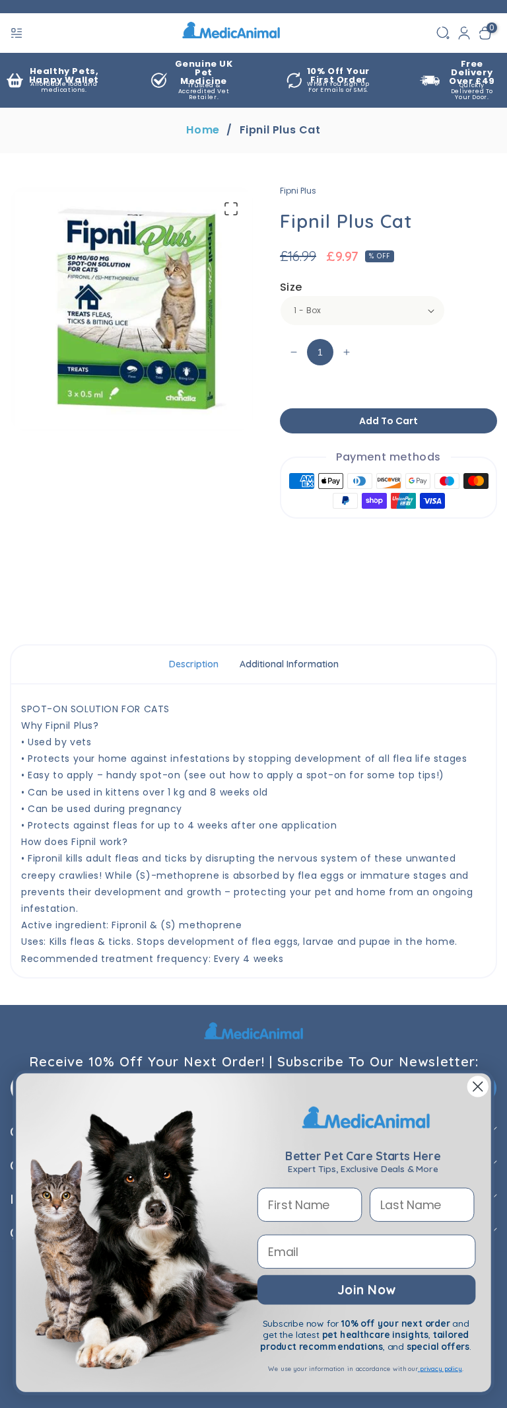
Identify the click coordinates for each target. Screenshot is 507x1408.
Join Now (366, 1289)
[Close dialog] (478, 1087)
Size (291, 287)
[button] (18, 33)
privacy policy (440, 1368)
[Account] (464, 33)
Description (194, 664)
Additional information (289, 664)
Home (202, 130)
